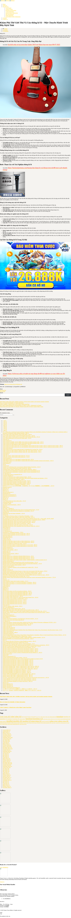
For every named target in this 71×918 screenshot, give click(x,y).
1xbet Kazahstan (7, 458)
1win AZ (7, 716)
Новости (5, 655)
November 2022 (7, 763)
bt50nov (5, 499)
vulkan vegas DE (7, 626)
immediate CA (3, 719)
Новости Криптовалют (9, 656)
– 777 (5, 429)
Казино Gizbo (10, 722)
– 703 (5, 428)
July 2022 (6, 768)
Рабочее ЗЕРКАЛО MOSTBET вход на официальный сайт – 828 (19, 673)
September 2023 (7, 751)
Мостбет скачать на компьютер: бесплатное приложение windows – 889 (20, 651)
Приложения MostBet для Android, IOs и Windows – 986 (17, 672)
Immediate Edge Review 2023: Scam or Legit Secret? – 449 (17, 523)
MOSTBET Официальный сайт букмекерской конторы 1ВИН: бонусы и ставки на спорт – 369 (26, 574)
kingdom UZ (38, 719)
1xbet (12, 716)
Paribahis (5, 587)
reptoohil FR (47, 721)
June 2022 (6, 770)
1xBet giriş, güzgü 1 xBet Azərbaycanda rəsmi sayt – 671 (16, 455)
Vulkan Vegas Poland (8, 631)
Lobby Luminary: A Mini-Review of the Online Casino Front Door (14, 404)
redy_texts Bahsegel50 (8, 607)
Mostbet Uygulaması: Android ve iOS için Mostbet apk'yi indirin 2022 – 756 (20, 567)
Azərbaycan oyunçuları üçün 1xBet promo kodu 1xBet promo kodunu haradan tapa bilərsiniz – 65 (25, 478)
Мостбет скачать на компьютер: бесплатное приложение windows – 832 (20, 650)
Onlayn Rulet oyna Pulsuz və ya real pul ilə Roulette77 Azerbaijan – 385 (19, 582)
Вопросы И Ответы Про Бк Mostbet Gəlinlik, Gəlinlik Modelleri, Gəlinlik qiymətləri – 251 (24, 637)
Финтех (5, 682)
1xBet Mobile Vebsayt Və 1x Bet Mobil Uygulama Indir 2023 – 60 (18, 459)
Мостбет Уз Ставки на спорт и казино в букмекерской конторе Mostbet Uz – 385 (22, 652)
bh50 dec (5, 489)
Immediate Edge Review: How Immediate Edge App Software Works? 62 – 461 (21, 526)
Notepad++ (6, 579)
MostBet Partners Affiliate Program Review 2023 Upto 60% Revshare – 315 (20, 562)
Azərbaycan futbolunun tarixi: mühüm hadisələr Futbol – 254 (17, 477)
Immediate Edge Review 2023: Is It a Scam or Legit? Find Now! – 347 (19, 521)
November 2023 (8, 748)
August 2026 (7, 730)
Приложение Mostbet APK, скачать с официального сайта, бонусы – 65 (20, 667)
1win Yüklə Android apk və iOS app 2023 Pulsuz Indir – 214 (17, 438)
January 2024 (7, 746)
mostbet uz (6, 568)
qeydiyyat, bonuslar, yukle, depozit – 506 (12, 606)
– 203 (5, 421)
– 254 (5, 424)
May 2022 (6, 771)
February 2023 (7, 760)
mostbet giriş (6, 551)
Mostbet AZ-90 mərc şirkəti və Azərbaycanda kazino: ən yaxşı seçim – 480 (20, 544)
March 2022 (6, 773)
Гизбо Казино (3, 722)
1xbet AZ (18, 716)
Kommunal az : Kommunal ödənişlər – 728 (13, 532)
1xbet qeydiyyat (7, 462)
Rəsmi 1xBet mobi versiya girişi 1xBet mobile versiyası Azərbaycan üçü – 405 (21, 609)
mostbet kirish (6, 554)
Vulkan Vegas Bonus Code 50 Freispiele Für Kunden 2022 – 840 (18, 623)
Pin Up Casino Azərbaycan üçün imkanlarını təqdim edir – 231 (17, 592)
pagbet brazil (6, 586)
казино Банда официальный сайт (61, 722)
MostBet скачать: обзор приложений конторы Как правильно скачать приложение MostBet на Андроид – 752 (29, 577)
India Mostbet (6, 527)
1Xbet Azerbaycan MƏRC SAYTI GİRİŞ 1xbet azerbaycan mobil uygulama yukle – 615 (23, 443)
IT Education (6, 528)
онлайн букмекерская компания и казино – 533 (15, 657)
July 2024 (6, 740)
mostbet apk (6, 538)
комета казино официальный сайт (13, 724)
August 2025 (6, 731)
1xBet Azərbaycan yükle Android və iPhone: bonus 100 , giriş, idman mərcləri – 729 (22, 451)
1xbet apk (6, 439)
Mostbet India (6, 552)
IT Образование (7, 531)
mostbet (9, 721)
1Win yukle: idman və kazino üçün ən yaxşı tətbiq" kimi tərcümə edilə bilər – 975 (21, 436)
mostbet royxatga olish (8, 566)
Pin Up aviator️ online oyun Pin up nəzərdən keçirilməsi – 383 (17, 591)
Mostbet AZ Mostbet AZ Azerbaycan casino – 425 (14, 543)
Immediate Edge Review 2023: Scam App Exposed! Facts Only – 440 (19, 522)
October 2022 (7, 765)
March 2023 (6, 758)
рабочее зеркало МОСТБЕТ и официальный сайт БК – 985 (18, 676)
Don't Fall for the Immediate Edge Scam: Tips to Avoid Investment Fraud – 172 (21, 509)
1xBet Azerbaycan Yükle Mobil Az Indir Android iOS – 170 (17, 444)
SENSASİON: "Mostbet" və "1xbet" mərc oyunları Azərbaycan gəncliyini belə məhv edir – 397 (24, 611)
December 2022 (7, 762)
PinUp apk (6, 604)
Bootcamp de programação (9, 494)
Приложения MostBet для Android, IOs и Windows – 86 (17, 671)
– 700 (5, 426)
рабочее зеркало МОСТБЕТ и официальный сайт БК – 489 (18, 675)
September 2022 (7, 766)
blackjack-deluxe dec (8, 492)
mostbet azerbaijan (7, 547)
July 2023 (6, 753)
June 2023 (6, 755)
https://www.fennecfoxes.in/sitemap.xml (13, 384)
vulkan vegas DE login (9, 627)
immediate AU (66, 716)
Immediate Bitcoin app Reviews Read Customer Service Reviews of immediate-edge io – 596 (24, 519)
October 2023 (6, 750)
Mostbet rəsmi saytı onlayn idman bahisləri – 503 (14, 564)
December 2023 (7, 747)
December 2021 (7, 777)
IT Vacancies (6, 529)
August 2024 (7, 738)
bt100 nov (6, 497)
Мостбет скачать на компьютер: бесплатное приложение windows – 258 (20, 648)
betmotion (29, 716)
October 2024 (7, 736)
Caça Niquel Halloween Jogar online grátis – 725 (14, 501)
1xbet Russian (6, 463)
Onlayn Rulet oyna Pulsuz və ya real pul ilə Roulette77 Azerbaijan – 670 (19, 583)
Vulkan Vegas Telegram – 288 (10, 632)
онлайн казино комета (22, 724)
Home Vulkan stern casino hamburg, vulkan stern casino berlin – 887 (19, 517)
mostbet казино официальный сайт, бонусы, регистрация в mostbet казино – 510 (22, 572)
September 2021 (7, 780)
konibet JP (4, 721)
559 (4, 464)
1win (2, 716)
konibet (1, 721)
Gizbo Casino (42, 716)
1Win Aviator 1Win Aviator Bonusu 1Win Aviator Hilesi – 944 (17, 434)
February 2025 (7, 733)
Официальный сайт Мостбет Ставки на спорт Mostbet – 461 (18, 661)
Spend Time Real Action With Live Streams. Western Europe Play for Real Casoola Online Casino (21, 406)
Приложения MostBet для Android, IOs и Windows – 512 (17, 670)
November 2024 (7, 735)
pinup (33, 721)
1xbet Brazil (6, 453)
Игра (5, 640)
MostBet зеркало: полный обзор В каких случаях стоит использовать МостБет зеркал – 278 (25, 571)
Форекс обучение (8, 686)
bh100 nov (6, 488)
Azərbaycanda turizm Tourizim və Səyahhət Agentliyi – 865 (17, 483)
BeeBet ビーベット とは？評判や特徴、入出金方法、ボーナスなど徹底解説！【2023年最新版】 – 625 (28, 485)
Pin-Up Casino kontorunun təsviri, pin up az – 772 (14, 601)
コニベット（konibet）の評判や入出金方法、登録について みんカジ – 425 (22, 690)
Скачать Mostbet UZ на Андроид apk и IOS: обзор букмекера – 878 (19, 680)
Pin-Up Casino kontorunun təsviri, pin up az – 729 (14, 599)
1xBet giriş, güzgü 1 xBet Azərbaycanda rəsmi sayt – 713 (16, 457)
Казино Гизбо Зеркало (33, 722)
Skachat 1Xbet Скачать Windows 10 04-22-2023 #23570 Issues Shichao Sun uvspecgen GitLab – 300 (26, 612)
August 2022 (7, 767)
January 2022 (6, 776)
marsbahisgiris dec (7, 537)
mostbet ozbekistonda (8, 561)
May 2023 (6, 756)
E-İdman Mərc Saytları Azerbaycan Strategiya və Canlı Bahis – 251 (18, 511)
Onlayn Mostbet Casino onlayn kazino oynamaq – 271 (15, 581)
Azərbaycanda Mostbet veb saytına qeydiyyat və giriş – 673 (16, 480)
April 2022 (6, 772)
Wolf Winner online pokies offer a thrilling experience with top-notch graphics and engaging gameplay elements (24, 401)
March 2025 (6, 732)
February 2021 (7, 786)
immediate (59, 716)
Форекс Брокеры (8, 683)
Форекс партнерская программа (11, 687)
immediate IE (10, 718)
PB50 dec (6, 588)
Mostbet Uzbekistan (8, 569)
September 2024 (8, 737)
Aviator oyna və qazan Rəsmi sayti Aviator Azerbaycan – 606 (17, 468)
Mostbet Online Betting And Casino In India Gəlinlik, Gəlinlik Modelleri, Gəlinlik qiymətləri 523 (25, 559)
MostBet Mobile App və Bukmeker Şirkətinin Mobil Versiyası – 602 (18, 557)
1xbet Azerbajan (7, 440)
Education (6, 512)
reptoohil (43, 721)
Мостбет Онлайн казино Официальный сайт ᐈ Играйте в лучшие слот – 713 (22, 646)
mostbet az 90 (7, 539)
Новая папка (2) (7, 653)
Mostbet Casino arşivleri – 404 (10, 549)
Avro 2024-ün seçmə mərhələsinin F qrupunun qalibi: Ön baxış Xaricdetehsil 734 (21, 472)
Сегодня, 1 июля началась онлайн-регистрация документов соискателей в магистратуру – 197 (26, 677)
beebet (23, 716)
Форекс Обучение (8, 685)
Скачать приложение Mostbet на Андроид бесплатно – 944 (17, 681)
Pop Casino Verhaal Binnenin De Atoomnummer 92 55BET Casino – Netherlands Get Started (20, 405)
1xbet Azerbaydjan (8, 448)
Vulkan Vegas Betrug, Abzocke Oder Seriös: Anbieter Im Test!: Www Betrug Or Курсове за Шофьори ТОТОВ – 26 (29, 622)
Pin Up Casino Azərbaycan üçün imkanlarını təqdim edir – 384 (17, 593)
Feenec (5, 28)
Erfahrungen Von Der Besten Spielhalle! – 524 (14, 513)
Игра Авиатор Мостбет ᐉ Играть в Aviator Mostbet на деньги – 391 (19, 641)
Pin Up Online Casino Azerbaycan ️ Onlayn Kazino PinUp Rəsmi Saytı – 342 (20, 597)
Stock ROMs (6, 617)
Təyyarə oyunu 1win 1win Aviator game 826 (13, 619)
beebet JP (25, 716)
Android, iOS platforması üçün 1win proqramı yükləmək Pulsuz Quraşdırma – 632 (21, 467)
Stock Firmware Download (9, 616)
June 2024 (6, 741)
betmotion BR (33, 716)
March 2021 (6, 785)
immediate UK (16, 718)
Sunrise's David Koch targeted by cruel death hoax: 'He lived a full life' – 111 (20, 618)
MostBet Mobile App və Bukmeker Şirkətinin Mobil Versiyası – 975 (18, 558)
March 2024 (6, 743)
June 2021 (6, 781)
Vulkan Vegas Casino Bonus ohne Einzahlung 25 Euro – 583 (17, 624)
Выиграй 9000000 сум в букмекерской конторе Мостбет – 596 (18, 638)
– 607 (5, 425)
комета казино (4, 724)
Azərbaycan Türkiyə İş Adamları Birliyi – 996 (13, 479)
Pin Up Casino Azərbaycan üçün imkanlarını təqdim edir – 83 (17, 594)
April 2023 (6, 757)
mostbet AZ (17, 721)
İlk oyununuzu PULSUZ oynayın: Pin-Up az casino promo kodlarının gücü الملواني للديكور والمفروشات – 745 (28, 518)
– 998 (5, 430)
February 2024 (7, 745)
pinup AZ (38, 721)
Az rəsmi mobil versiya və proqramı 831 (12, 474)
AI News (6, 465)
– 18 (4, 420)
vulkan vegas (53, 721)
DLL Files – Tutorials (8, 508)
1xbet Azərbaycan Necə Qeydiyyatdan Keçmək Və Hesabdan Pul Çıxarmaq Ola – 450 (22, 449)
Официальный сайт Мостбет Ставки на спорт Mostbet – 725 (18, 663)
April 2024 (6, 742)
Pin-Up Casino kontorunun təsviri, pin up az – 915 (14, 603)
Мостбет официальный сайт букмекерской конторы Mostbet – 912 (19, 647)
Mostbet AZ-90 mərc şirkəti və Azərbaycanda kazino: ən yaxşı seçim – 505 (20, 546)
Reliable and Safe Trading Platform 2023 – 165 (14, 608)
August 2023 (6, 752)
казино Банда (53, 722)
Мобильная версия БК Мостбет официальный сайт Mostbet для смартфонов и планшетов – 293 (26, 645)
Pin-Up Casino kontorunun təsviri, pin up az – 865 (14, 602)
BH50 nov (6, 491)
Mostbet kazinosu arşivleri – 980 (11, 553)
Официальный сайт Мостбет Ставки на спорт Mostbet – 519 (18, 662)
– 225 (5, 423)
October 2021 (6, 778)
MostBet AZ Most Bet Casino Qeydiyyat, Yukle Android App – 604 (18, 542)
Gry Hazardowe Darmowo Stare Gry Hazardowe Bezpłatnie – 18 (18, 516)
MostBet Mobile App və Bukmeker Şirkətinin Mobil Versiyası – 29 (18, 556)
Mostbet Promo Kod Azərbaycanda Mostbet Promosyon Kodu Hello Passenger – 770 (22, 563)
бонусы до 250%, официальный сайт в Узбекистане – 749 (17, 636)
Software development (8, 614)
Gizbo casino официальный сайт (50, 716)
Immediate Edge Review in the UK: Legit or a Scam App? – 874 (18, 524)
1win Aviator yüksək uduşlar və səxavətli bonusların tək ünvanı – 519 (19, 435)
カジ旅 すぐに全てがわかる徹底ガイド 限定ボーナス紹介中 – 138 (20, 688)
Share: (1, 389)
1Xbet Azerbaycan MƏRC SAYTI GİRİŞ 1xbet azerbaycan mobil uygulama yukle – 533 (23, 441)
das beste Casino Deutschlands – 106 (12, 504)
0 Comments (5, 31)
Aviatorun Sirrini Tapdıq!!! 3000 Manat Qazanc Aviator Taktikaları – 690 (19, 469)
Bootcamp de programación (9, 496)
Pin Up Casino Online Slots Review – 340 (13, 596)
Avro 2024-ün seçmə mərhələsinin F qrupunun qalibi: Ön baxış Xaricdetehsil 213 (21, 470)
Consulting (5, 29)
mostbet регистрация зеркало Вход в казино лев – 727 (16, 576)
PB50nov (5, 589)
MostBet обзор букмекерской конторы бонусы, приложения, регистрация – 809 (22, 573)
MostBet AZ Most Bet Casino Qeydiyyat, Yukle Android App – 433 (18, 541)
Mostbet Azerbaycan (8, 548)
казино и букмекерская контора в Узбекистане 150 (15, 642)
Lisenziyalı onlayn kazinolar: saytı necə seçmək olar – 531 (16, 534)
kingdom (29, 719)
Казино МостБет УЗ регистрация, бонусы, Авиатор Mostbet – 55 (19, 643)
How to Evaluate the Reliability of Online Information (12, 402)
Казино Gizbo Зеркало (18, 722)
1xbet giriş (6, 454)
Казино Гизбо (26, 722)
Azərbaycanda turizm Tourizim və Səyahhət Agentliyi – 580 (17, 482)
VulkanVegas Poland (8, 633)
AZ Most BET (7, 473)
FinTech (5, 514)
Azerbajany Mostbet (8, 475)
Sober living (6, 613)
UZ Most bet (6, 621)
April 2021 (6, 783)
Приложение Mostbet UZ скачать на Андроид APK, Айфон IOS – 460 (20, 668)
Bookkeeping (6, 493)
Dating (5, 506)
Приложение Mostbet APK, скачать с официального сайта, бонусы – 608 (21, 666)
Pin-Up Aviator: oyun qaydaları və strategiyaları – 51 (15, 598)
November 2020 (7, 787)
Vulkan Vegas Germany (9, 628)
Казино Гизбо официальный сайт (44, 722)
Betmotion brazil (7, 487)
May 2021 (6, 782)
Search (1, 392)
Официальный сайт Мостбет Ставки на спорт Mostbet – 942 (18, 665)
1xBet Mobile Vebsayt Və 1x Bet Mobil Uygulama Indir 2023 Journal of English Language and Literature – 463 (28, 460)
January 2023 (6, 761)
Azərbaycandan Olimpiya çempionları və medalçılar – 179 (16, 484)
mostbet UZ (27, 721)
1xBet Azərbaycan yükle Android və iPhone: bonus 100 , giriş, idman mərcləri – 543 (22, 450)
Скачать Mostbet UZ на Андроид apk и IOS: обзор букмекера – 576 (19, 678)
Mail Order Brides (7, 536)
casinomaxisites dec (8, 502)
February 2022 (7, 775)
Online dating (6, 584)
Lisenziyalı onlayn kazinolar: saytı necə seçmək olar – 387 (16, 533)
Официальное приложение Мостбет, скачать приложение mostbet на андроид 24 (23, 658)
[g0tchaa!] (2, 0)
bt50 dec (5, 498)
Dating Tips (6, 507)
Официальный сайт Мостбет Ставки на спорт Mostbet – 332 (18, 660)
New (4, 578)
